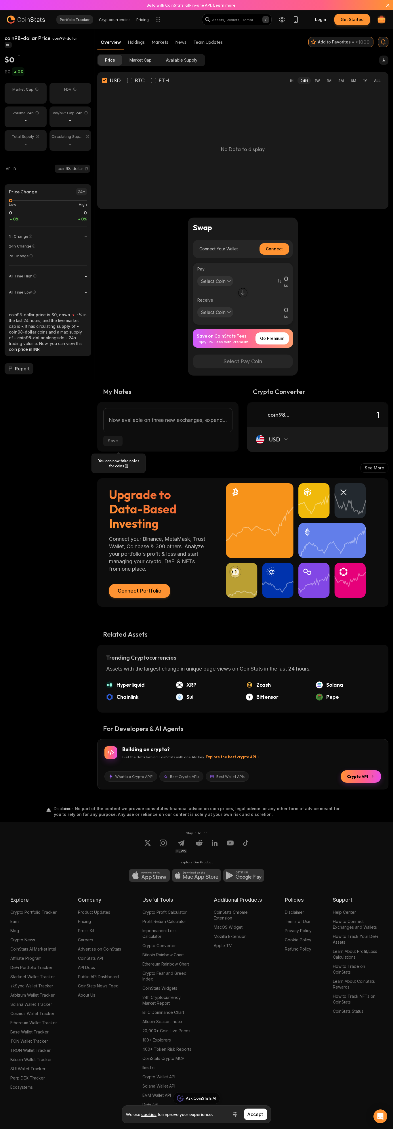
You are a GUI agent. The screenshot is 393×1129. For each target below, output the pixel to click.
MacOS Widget (228, 927)
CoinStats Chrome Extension (231, 915)
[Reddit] (199, 846)
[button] (86, 168)
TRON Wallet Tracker (30, 1050)
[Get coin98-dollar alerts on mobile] (383, 42)
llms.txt (148, 1067)
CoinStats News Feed (98, 985)
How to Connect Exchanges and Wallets (355, 924)
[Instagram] (163, 846)
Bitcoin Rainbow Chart (163, 954)
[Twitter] (147, 846)
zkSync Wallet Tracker (31, 985)
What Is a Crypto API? (134, 776)
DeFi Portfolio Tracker (31, 967)
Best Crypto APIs (184, 776)
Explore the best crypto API (231, 757)
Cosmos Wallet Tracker (32, 1013)
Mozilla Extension (230, 936)
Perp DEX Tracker (27, 1077)
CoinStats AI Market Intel (33, 949)
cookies (149, 1114)
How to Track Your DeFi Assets (355, 939)
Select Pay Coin (243, 361)
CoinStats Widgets (159, 988)
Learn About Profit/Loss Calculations (355, 954)
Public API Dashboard (98, 976)
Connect (274, 248)
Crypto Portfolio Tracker (33, 912)
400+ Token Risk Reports (166, 1049)
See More (374, 467)
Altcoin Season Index (162, 1021)
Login (320, 19)
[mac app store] (196, 875)
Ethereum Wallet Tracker (33, 1022)
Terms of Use (297, 921)
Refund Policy (298, 949)
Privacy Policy (298, 930)
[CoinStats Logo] (26, 20)
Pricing (84, 921)
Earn (14, 921)
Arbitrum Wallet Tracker (32, 995)
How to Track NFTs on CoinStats (354, 999)
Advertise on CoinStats (99, 949)
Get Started (352, 19)
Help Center (344, 912)
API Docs (86, 967)
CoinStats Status (348, 1011)
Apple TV (223, 945)
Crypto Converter (159, 945)
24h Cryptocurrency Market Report (161, 1000)
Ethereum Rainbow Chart (165, 964)
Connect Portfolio (139, 591)
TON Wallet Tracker (29, 1041)
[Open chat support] (380, 1116)
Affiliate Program (25, 958)
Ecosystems (21, 1087)
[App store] (149, 875)
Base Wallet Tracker (29, 1031)
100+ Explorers (156, 1039)
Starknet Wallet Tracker (32, 976)
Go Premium (272, 338)
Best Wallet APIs (230, 776)
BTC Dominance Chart (163, 1012)
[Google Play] (243, 875)
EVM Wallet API (156, 1095)
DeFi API (150, 1104)
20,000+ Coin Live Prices (166, 1030)
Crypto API (357, 776)
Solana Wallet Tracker (31, 1004)
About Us (86, 995)
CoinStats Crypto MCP (163, 1058)
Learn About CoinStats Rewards (354, 984)
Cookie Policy (298, 939)
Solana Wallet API (158, 1086)
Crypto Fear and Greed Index (164, 976)
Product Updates (94, 912)
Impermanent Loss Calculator (159, 933)
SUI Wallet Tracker (27, 1068)
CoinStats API (90, 958)
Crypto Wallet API (158, 1076)
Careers (85, 939)
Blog (14, 930)
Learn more (224, 5)
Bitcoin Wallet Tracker (31, 1059)
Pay (201, 268)
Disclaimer (294, 912)
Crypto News (22, 939)
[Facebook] (245, 846)
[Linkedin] (214, 846)
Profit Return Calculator (164, 921)
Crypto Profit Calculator (164, 912)
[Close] (384, 5)
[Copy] (86, 168)
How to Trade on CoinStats (349, 969)
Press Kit (86, 930)
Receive (205, 300)
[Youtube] (230, 846)
